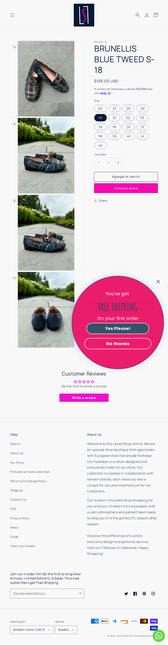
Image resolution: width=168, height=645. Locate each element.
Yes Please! (118, 328)
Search (15, 444)
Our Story (17, 462)
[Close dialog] (158, 282)
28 (128, 108)
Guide (14, 537)
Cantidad (100, 154)
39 (115, 136)
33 (142, 118)
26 (100, 108)
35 (114, 127)
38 (100, 136)
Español (63, 629)
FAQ (13, 509)
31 (114, 118)
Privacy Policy (20, 518)
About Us (16, 453)
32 (128, 118)
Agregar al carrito (126, 176)
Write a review (84, 397)
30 (100, 118)
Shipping (16, 490)
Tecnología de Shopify (146, 635)
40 (129, 136)
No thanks (117, 344)
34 (100, 127)
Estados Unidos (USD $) (29, 629)
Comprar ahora (126, 188)
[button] (12, 15)
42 (100, 145)
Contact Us (18, 499)
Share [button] (103, 201)
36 (129, 127)
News (14, 527)
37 (142, 127)
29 (143, 108)
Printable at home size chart (30, 472)
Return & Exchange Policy (28, 481)
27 (114, 108)
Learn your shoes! (22, 546)
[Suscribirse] (79, 593)
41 (142, 136)
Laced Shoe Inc (125, 635)
